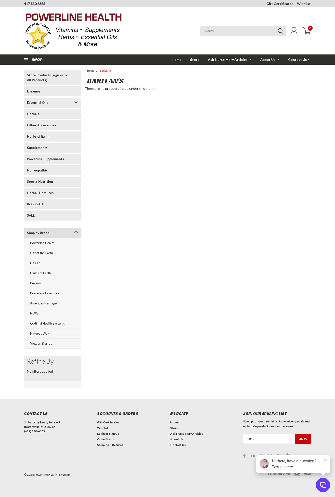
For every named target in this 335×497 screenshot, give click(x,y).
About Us (268, 59)
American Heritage (43, 303)
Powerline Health (42, 243)
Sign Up (114, 433)
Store (194, 59)
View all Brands (41, 343)
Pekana (35, 283)
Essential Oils (37, 103)
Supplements (37, 148)
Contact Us (298, 59)
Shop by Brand (38, 233)
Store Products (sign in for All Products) (47, 77)
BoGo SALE (35, 204)
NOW (34, 313)
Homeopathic (37, 170)
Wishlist (304, 3)
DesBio (35, 263)
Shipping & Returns (110, 445)
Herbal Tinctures (40, 193)
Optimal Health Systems (47, 323)
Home (176, 59)
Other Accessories (41, 125)
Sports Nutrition (40, 181)
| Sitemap (64, 474)
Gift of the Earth (41, 253)
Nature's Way (39, 333)
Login (101, 433)
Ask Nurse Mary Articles (228, 59)
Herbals (33, 114)
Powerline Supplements (45, 159)
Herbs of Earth (38, 136)
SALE (31, 215)
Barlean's (105, 70)
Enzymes (33, 91)
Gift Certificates (279, 3)
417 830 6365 (34, 3)
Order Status (106, 439)
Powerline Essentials (44, 293)
